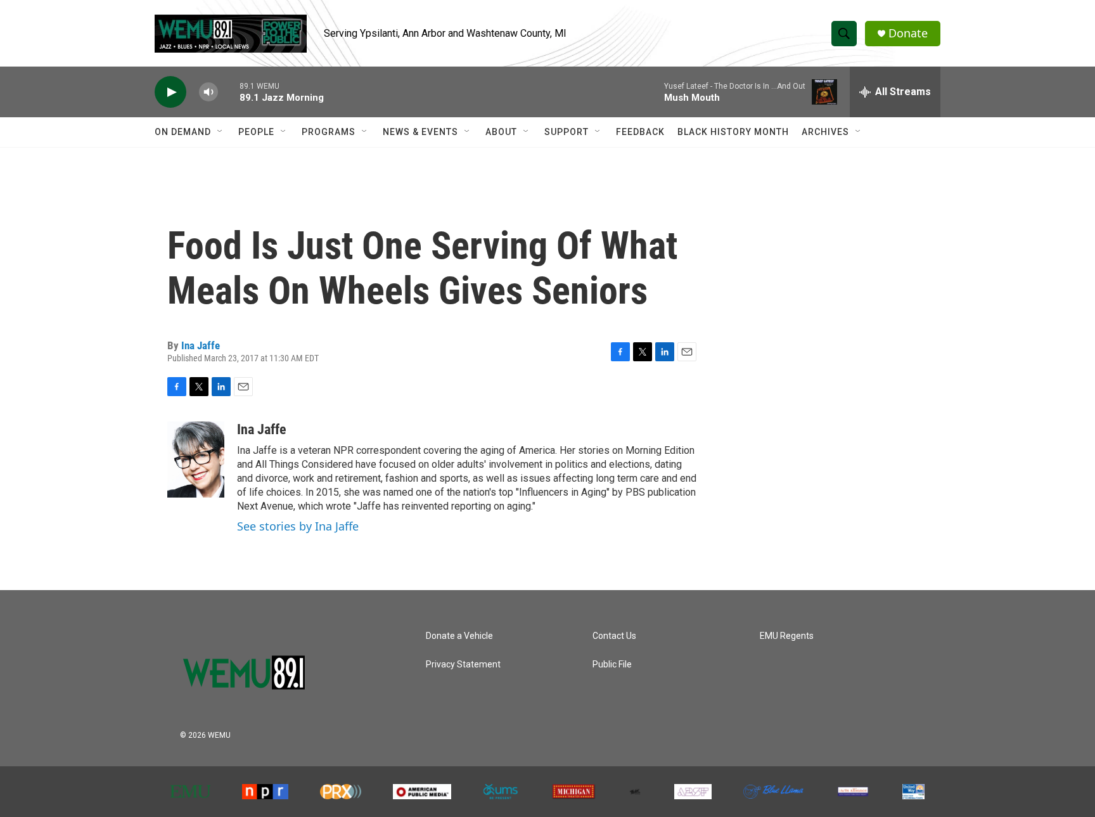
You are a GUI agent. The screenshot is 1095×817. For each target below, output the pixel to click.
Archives (825, 132)
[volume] (208, 92)
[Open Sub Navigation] (220, 132)
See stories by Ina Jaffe (298, 526)
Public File (612, 664)
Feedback (640, 132)
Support (566, 132)
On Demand (183, 132)
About (501, 132)
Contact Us (614, 636)
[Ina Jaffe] (195, 459)
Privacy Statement (463, 664)
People (256, 132)
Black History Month (733, 132)
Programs (328, 132)
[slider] (229, 91)
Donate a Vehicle (459, 636)
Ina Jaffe (200, 345)
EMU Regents (787, 636)
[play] (170, 92)
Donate (908, 33)
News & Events (420, 132)
